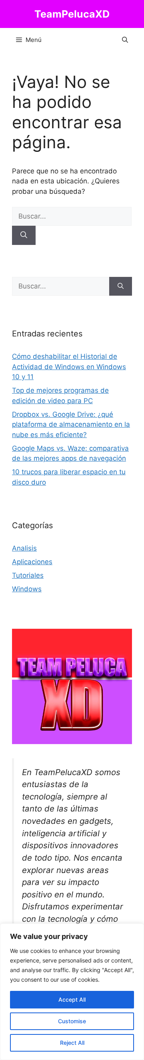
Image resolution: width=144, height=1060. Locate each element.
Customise (72, 1021)
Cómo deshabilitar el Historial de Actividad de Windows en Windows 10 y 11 (69, 366)
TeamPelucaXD (72, 14)
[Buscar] (24, 235)
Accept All (72, 999)
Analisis (24, 548)
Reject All (72, 1042)
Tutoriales (28, 575)
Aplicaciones (32, 562)
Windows (27, 589)
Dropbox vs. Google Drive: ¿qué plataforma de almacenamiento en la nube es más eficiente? (71, 424)
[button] (125, 40)
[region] (72, 991)
